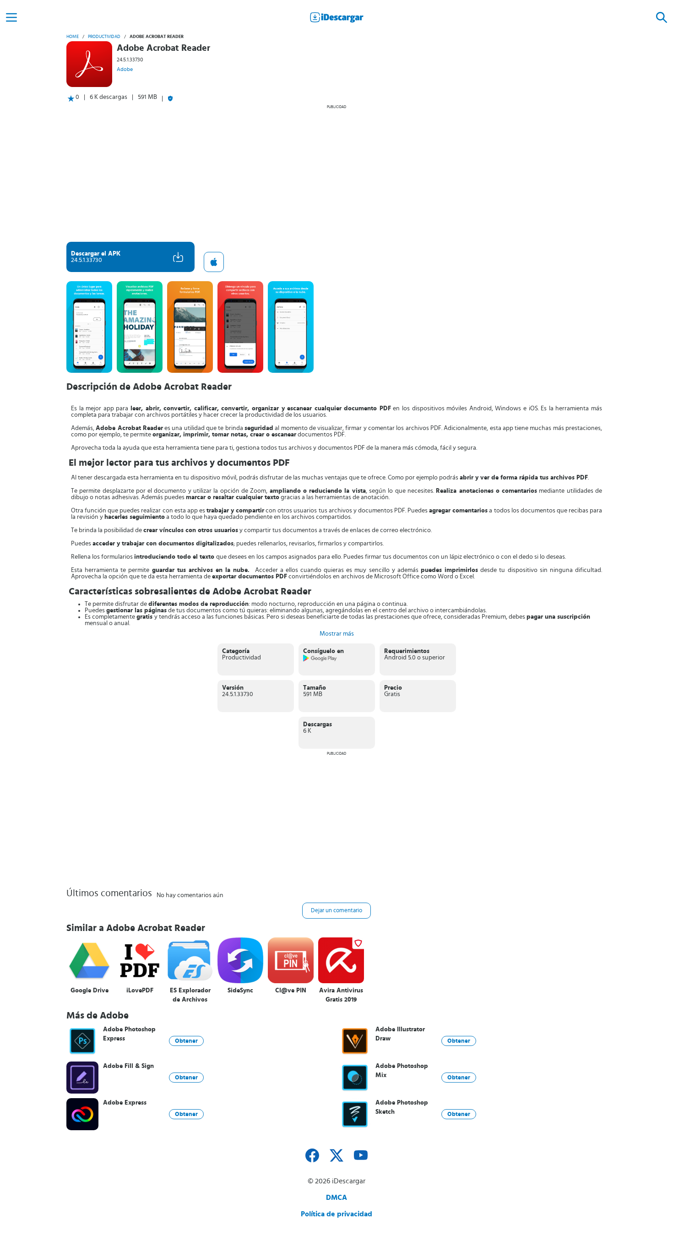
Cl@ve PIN (290, 990)
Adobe (125, 69)
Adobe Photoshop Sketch (401, 1107)
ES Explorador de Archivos (190, 995)
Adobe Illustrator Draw (400, 1034)
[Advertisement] (336, 173)
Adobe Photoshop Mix (401, 1070)
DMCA (336, 1197)
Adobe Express (125, 1103)
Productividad (104, 36)
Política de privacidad (336, 1214)
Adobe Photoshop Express (129, 1034)
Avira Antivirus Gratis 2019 (341, 995)
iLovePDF (139, 990)
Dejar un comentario (336, 911)
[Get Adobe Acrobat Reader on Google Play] (320, 660)
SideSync (240, 990)
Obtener (186, 1041)
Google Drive (90, 990)
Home (72, 36)
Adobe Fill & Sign (128, 1066)
